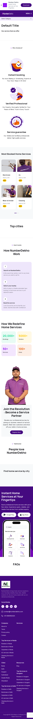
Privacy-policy (5, 632)
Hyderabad (4, 675)
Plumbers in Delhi (6, 689)
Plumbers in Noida (6, 643)
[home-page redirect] (7, 13)
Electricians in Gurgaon (23, 679)
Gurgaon (3, 672)
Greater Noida (5, 678)
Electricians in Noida (7, 646)
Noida (3, 666)
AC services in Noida (7, 652)
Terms (3, 629)
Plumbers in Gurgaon (23, 676)
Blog (18, 666)
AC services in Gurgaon (23, 685)
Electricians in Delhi (6, 692)
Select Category (6, 18)
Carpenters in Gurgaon (23, 682)
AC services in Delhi (7, 698)
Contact (3, 635)
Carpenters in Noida (7, 649)
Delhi (2, 669)
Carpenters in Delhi (6, 695)
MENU (28, 13)
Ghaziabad (4, 681)
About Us (4, 626)
